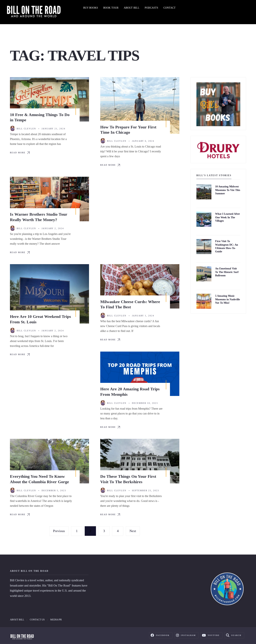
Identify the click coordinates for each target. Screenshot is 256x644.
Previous (59, 531)
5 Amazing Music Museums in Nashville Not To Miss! (227, 299)
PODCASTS (151, 7)
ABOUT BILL (131, 7)
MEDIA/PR (56, 619)
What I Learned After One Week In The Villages (227, 217)
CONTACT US (37, 619)
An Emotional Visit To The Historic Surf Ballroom (227, 272)
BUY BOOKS (90, 7)
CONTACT (169, 7)
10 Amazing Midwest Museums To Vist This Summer (227, 190)
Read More (17, 152)
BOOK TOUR (110, 7)
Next (132, 531)
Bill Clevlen (26, 128)
